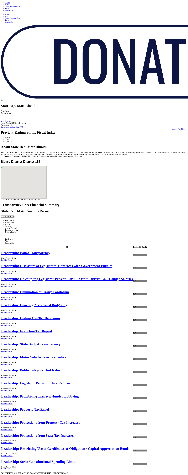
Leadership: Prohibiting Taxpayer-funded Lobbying (40, 396)
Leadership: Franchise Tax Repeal (26, 331)
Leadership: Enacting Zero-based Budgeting (34, 305)
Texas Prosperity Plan (12, 7)
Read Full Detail (7, 260)
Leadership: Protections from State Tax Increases (37, 435)
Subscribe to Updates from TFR (12, 127)
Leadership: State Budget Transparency (30, 344)
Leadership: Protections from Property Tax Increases (40, 422)
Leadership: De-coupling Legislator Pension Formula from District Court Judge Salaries (67, 279)
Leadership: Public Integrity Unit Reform (32, 370)
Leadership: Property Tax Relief (25, 409)
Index (7, 8)
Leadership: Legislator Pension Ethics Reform (35, 383)
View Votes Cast (6, 121)
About (7, 3)
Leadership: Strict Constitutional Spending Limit (38, 462)
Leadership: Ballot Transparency (25, 253)
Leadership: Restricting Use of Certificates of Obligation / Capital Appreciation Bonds (65, 449)
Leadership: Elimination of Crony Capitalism (35, 292)
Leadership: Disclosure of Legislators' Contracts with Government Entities (56, 266)
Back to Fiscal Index (179, 129)
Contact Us (9, 10)
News (7, 5)
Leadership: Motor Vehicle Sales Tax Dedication (36, 357)
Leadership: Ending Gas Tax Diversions (30, 318)
